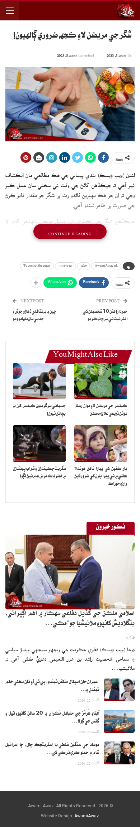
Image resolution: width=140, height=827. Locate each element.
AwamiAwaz (86, 815)
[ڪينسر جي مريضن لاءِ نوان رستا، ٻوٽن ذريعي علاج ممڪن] (100, 381)
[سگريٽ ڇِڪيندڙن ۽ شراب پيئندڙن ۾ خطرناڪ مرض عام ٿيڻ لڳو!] (39, 443)
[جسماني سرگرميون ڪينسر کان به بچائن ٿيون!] (39, 381)
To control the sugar (36, 266)
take (84, 266)
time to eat (66, 266)
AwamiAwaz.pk (106, 266)
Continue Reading (70, 231)
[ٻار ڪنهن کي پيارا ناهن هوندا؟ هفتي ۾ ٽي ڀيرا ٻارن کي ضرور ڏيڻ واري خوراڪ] (100, 443)
